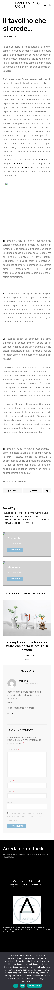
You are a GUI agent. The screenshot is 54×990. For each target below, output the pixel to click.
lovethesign (10, 513)
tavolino (29, 523)
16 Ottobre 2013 (14, 543)
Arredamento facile (24, 848)
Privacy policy (34, 986)
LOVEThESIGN (25, 167)
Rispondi (11, 714)
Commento (12, 750)
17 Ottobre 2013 (9, 37)
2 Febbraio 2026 (27, 655)
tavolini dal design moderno (18, 519)
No (22, 986)
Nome (10, 781)
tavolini (21, 95)
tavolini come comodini (28, 516)
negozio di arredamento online (34, 513)
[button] (50, 5)
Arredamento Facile (27, 5)
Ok (16, 986)
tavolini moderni (13, 523)
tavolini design (42, 519)
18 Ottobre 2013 (14, 572)
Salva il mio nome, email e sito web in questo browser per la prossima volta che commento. (25, 817)
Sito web (11, 802)
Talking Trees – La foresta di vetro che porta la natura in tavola (27, 646)
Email (10, 791)
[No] (50, 971)
